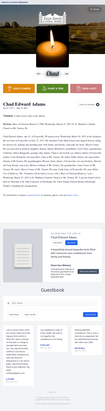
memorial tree (34, 194)
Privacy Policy (45, 400)
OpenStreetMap (55, 404)
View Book (57, 242)
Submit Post (90, 314)
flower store (72, 194)
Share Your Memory (88, 271)
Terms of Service (59, 400)
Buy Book (71, 242)
